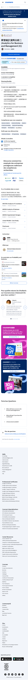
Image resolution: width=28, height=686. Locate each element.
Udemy (3, 595)
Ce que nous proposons (7, 568)
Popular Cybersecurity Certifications (10, 554)
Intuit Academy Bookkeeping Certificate (10, 501)
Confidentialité (5, 631)
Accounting (4, 456)
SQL (3, 473)
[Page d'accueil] (2, 7)
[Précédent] (3, 307)
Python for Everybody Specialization (10, 528)
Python (3, 471)
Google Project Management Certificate (10, 491)
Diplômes (4, 582)
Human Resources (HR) (7, 466)
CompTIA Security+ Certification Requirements (12, 544)
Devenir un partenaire (7, 589)
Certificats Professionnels (8, 578)
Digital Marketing (5, 464)
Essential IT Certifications (7, 546)
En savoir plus (20, 58)
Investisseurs (5, 627)
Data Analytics (5, 462)
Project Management (6, 469)
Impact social (5, 591)
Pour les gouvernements (7, 585)
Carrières (4, 572)
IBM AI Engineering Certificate (8, 495)
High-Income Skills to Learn (8, 548)
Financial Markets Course (7, 523)
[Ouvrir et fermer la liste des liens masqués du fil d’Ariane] (6, 7)
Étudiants (4, 605)
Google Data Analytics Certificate (9, 487)
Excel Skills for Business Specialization (10, 521)
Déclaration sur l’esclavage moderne (10, 644)
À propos (4, 566)
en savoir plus (17, 439)
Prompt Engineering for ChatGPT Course (11, 526)
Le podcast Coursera (6, 613)
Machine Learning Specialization (9, 525)
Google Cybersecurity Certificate (9, 485)
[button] (19, 127)
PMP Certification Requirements (9, 552)
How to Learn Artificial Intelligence (9, 550)
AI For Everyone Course (7, 515)
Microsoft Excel (5, 467)
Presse (3, 625)
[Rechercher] (25, 2)
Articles (4, 639)
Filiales (3, 642)
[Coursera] (9, 2)
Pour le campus (5, 587)
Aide (3, 633)
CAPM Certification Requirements (9, 540)
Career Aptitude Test (6, 538)
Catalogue (4, 574)
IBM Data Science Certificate (8, 499)
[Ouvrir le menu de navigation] (3, 2)
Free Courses (5, 593)
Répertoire (4, 641)
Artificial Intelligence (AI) (7, 458)
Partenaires (4, 607)
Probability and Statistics (14, 7)
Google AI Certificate (6, 483)
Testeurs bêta (5, 609)
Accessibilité (5, 635)
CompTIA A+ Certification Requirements (10, 542)
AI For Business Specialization (8, 513)
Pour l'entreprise (6, 583)
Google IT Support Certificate (8, 489)
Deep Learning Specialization (8, 519)
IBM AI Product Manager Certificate (9, 497)
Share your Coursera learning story (9, 556)
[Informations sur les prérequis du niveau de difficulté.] (13, 74)
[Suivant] (25, 307)
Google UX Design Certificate (8, 493)
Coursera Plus (5, 576)
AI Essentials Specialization (8, 511)
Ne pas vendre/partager (7, 646)
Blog (3, 611)
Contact (4, 637)
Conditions (4, 629)
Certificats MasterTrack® (7, 580)
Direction (4, 570)
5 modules (4, 67)
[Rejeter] (25, 20)
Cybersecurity (5, 460)
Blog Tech (4, 615)
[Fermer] (24, 11)
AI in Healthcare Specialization (8, 517)
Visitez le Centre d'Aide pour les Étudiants (15, 434)
